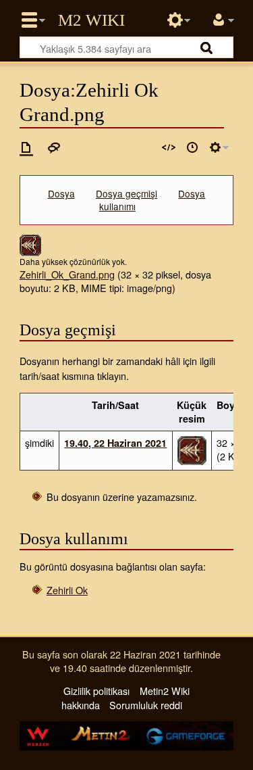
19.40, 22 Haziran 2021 (115, 443)
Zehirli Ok (67, 590)
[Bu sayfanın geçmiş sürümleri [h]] (192, 147)
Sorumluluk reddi (145, 705)
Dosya (61, 193)
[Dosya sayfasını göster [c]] (26, 147)
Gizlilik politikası (96, 690)
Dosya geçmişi (126, 193)
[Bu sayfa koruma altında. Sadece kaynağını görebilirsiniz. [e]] (168, 147)
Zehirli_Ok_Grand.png (67, 274)
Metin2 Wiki (91, 20)
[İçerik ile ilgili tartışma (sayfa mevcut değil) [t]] (54, 147)
